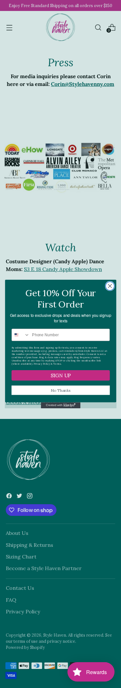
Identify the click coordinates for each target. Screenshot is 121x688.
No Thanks (60, 390)
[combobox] (20, 335)
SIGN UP (60, 375)
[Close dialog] (110, 286)
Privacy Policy (41, 363)
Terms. (57, 363)
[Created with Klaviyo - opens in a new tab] (60, 405)
